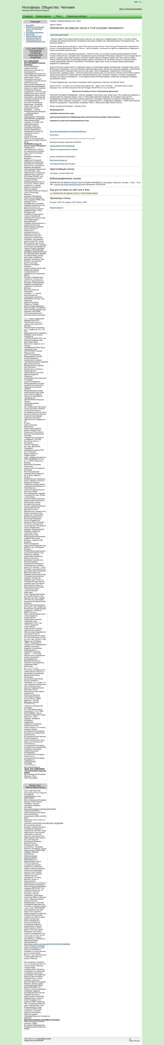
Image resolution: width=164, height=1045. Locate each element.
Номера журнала (43, 16)
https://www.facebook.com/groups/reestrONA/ (40, 809)
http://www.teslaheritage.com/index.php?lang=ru (68, 131)
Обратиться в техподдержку (34, 1040)
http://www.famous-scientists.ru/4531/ (30, 857)
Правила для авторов (76, 16)
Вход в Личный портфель (130, 9)
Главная (53, 21)
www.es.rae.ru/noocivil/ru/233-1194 (67, 184)
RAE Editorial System (44, 1038)
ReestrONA (30, 25)
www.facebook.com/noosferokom (62, 146)
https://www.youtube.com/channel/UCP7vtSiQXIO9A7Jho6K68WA (47, 944)
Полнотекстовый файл (59, 35)
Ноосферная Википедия (34, 32)
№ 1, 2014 (77, 21)
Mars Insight (30, 34)
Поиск (58, 16)
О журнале (28, 16)
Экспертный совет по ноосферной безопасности (35, 40)
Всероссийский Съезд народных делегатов (34, 37)
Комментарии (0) (56, 208)
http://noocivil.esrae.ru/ (32, 767)
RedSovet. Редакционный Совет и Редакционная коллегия (35, 29)
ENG (140, 2)
